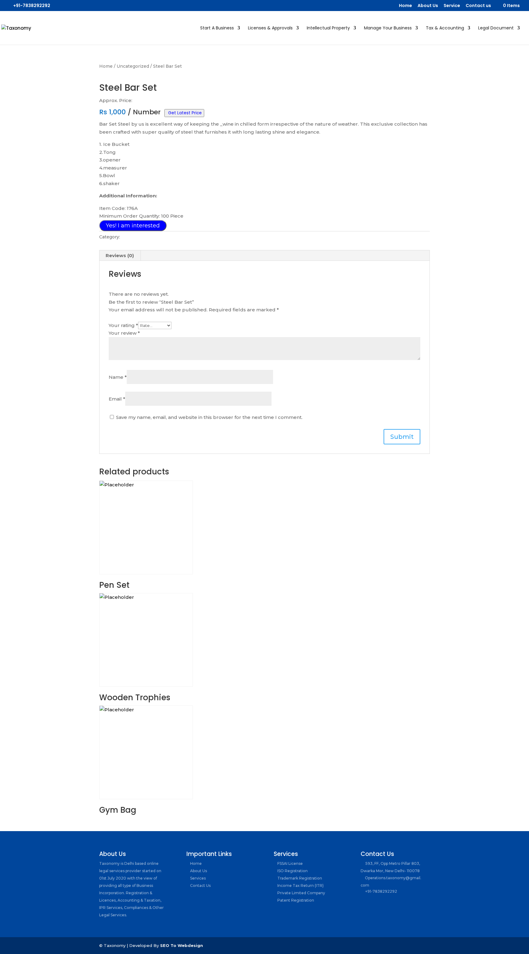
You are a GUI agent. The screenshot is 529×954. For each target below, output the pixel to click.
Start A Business (217, 28)
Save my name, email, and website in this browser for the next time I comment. (209, 417)
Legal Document (496, 28)
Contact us (478, 6)
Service (452, 6)
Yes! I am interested (133, 225)
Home (405, 6)
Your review (124, 333)
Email (117, 399)
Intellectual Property (328, 28)
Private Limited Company (300, 893)
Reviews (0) (120, 255)
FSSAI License (289, 863)
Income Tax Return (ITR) (300, 885)
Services (197, 878)
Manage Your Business (388, 28)
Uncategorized (133, 66)
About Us (428, 6)
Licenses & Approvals (270, 28)
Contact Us (200, 885)
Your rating (123, 325)
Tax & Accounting (445, 28)
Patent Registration (295, 900)
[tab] (120, 255)
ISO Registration (292, 870)
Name (118, 377)
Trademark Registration (299, 878)
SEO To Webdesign (181, 945)
